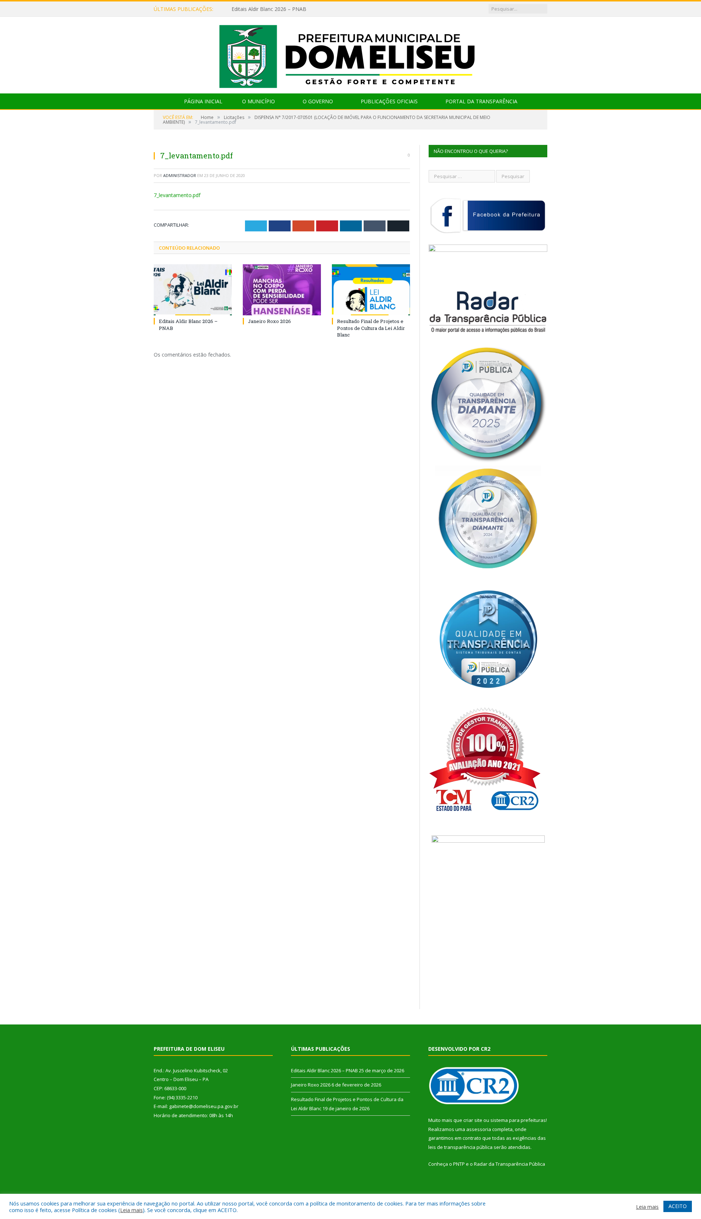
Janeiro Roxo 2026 (269, 321)
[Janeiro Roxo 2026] (282, 289)
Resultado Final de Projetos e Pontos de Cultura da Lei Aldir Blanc (371, 328)
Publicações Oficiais (389, 101)
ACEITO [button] (678, 1206)
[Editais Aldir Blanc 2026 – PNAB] (193, 289)
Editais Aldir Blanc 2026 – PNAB (268, 9)
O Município (258, 101)
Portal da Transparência (481, 101)
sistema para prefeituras (518, 1120)
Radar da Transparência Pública (509, 1164)
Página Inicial (203, 101)
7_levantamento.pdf (177, 195)
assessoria (478, 1129)
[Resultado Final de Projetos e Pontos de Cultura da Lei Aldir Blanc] (371, 289)
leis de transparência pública (460, 1147)
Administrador (179, 175)
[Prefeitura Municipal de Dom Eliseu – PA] (350, 53)
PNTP (459, 1164)
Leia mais (131, 1210)
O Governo (318, 101)
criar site (472, 1120)
